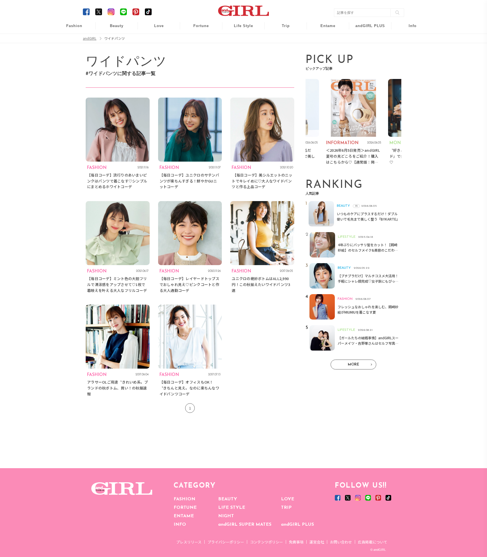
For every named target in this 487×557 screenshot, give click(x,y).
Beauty (116, 26)
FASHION (184, 499)
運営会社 (316, 542)
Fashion (366, 29)
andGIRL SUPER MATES (244, 524)
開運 (197, 29)
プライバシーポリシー (225, 542)
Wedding (155, 29)
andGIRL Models (408, 61)
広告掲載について (372, 542)
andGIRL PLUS (297, 524)
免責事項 (296, 542)
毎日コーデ (70, 29)
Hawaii (282, 29)
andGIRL (89, 38)
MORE (353, 364)
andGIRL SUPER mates (409, 72)
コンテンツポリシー (266, 542)
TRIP (286, 507)
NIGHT (226, 516)
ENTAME (184, 516)
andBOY (324, 29)
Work (239, 40)
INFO (180, 524)
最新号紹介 (409, 29)
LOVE (287, 499)
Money (239, 29)
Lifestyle (366, 51)
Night (155, 51)
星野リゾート (282, 40)
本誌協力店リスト (408, 51)
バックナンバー (408, 40)
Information (366, 61)
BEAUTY (227, 499)
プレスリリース (189, 542)
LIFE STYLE (231, 507)
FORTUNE (185, 507)
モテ (155, 40)
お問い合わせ (341, 542)
